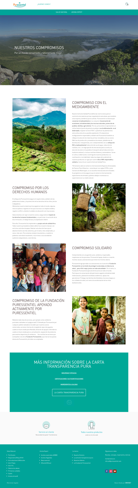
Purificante (11, 455)
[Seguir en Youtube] (114, 471)
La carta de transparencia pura (83, 458)
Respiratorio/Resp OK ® (15, 458)
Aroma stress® (13, 476)
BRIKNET (128, 483)
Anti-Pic (11, 465)
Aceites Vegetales (46, 458)
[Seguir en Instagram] (110, 471)
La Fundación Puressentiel (82, 463)
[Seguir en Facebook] (106, 471)
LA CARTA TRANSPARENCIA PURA (69, 392)
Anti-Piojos (11, 463)
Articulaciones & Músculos (16, 460)
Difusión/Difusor (46, 463)
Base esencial (45, 460)
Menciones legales (12, 483)
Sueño (10, 473)
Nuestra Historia (79, 455)
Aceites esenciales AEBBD (49, 455)
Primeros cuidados (14, 471)
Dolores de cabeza (13, 468)
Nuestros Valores (79, 460)
